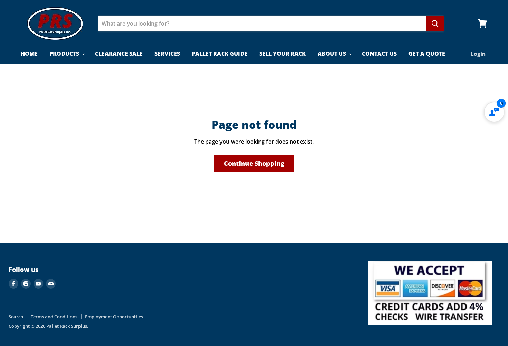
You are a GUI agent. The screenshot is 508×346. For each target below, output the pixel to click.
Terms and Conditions (54, 316)
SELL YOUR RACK (282, 53)
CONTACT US (379, 53)
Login (478, 53)
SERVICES (167, 53)
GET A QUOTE (426, 53)
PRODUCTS (65, 53)
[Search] (435, 23)
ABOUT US (332, 53)
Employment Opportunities (114, 316)
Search (16, 316)
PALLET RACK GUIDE (219, 53)
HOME (29, 53)
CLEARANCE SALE (119, 53)
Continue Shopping (254, 163)
